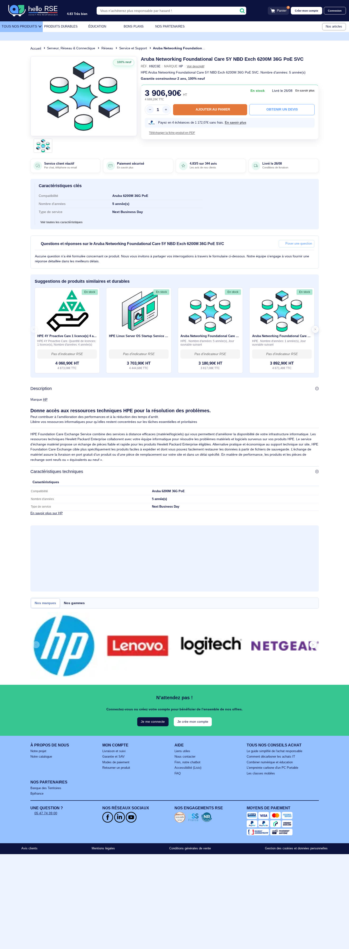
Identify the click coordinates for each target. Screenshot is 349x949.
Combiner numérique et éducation (270, 762)
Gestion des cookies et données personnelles (296, 848)
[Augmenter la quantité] (166, 109)
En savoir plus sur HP (46, 513)
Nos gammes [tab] (74, 603)
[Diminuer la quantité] (150, 109)
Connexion (335, 10)
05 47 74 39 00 (45, 813)
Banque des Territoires (45, 788)
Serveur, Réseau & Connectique (71, 48)
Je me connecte (153, 721)
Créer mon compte (306, 10)
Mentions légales (103, 848)
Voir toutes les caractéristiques (61, 222)
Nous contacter (184, 756)
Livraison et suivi (114, 751)
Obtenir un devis (282, 109)
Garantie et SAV (113, 756)
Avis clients (29, 848)
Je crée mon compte (192, 721)
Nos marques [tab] (45, 603)
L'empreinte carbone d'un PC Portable (272, 767)
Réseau (107, 48)
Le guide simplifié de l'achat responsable (274, 751)
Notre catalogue (41, 756)
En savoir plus (305, 90)
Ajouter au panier (213, 109)
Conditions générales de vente (190, 848)
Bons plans (134, 26)
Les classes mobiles (261, 773)
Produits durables (61, 26)
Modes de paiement (115, 762)
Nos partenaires (170, 26)
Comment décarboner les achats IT (271, 756)
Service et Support (133, 48)
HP (45, 399)
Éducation (97, 26)
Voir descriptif (195, 66)
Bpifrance (36, 793)
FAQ (177, 773)
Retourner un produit (116, 767)
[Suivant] (131, 96)
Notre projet (38, 751)
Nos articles (334, 26)
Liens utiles (182, 751)
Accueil (35, 48)
